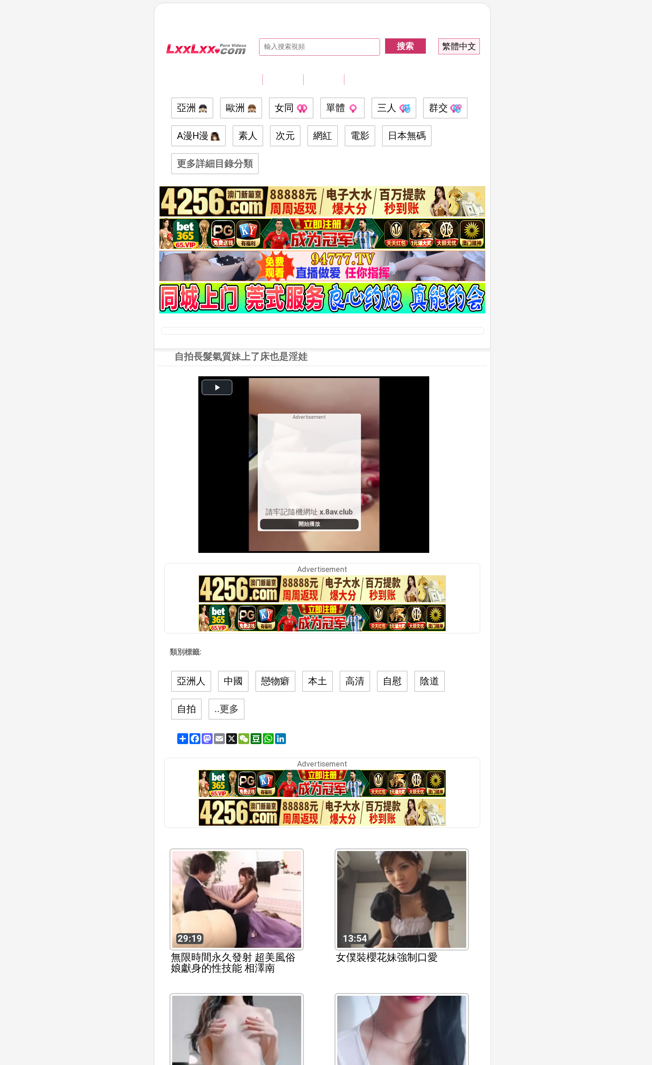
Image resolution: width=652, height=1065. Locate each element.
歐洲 (236, 107)
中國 (233, 681)
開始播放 (309, 524)
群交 (439, 107)
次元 (285, 135)
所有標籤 (283, 79)
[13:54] (401, 899)
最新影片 (323, 79)
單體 (336, 107)
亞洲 (187, 107)
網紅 (322, 135)
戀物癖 (275, 681)
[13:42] (401, 1043)
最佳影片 (364, 79)
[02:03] (236, 1043)
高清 (354, 681)
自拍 (186, 709)
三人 (388, 107)
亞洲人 (191, 681)
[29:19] (236, 899)
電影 (359, 135)
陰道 (429, 681)
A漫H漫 (194, 135)
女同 (285, 107)
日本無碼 (407, 135)
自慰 (392, 681)
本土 (317, 681)
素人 (247, 135)
